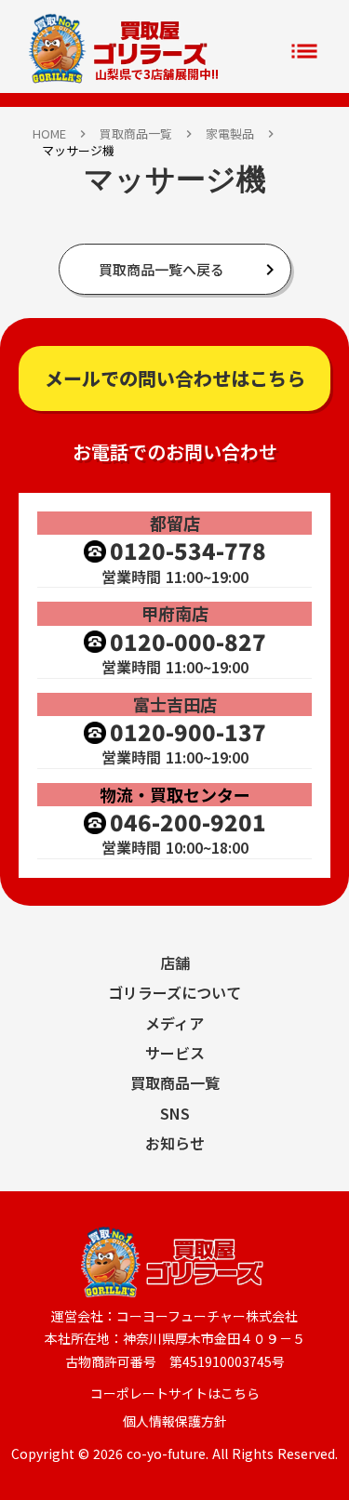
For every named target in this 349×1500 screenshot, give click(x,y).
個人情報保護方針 (175, 1421)
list (304, 51)
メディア (174, 1023)
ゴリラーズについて (174, 992)
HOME (49, 134)
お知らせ (175, 1143)
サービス (175, 1052)
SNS (175, 1113)
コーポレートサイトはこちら (175, 1393)
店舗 (175, 962)
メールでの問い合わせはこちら (175, 378)
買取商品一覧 (136, 134)
